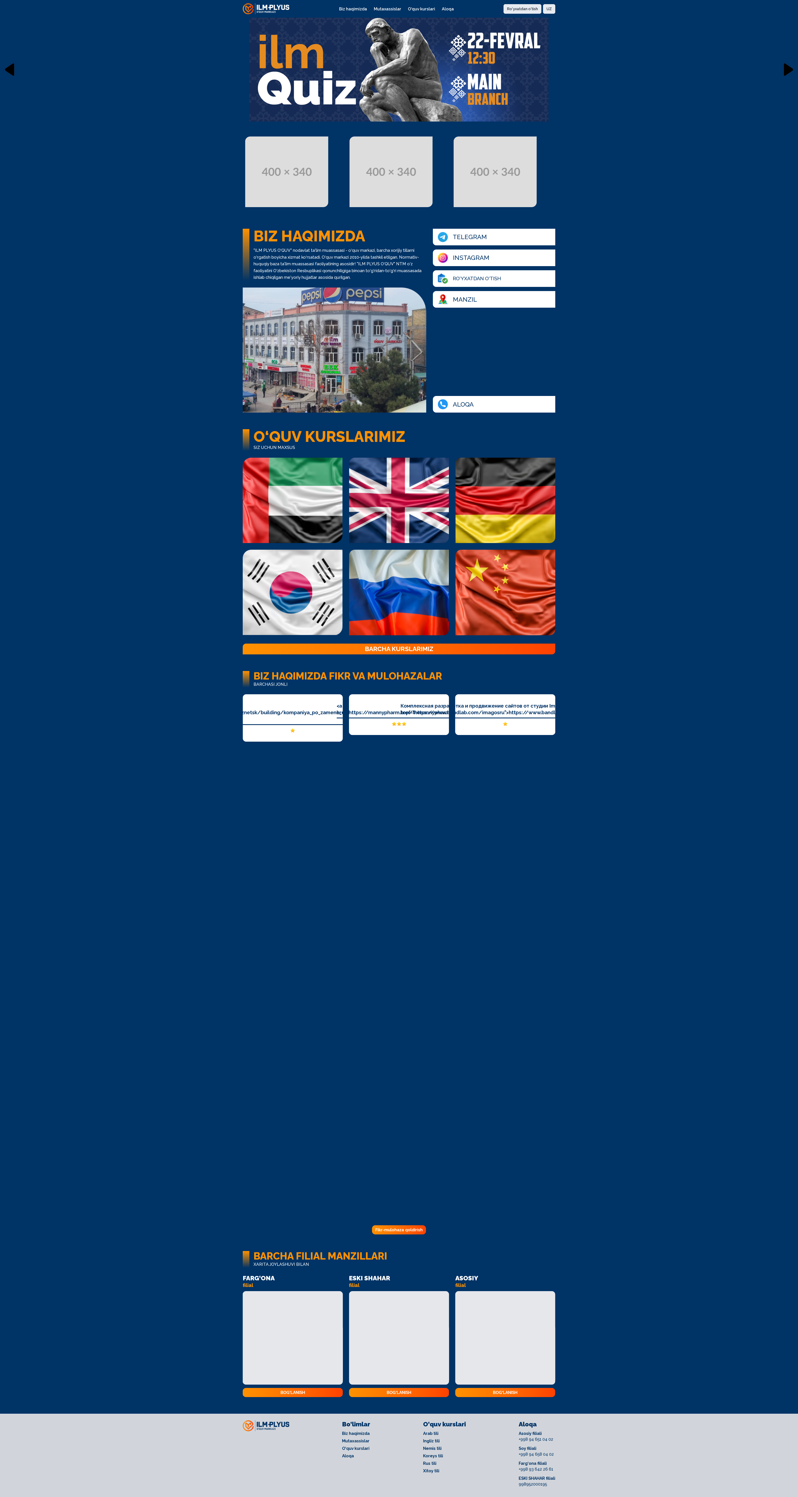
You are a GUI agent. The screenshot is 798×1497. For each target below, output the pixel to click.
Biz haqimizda (353, 8)
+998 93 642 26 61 (536, 1469)
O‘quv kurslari (421, 8)
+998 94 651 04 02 (536, 1439)
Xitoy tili (431, 1470)
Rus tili (429, 1463)
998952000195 (533, 1484)
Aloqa (448, 8)
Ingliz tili (431, 1440)
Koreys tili (433, 1455)
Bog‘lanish (293, 1392)
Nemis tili (432, 1448)
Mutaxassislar (387, 8)
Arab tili (430, 1433)
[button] (9, 69)
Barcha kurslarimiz (399, 649)
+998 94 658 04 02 (536, 1454)
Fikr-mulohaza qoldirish (399, 1229)
